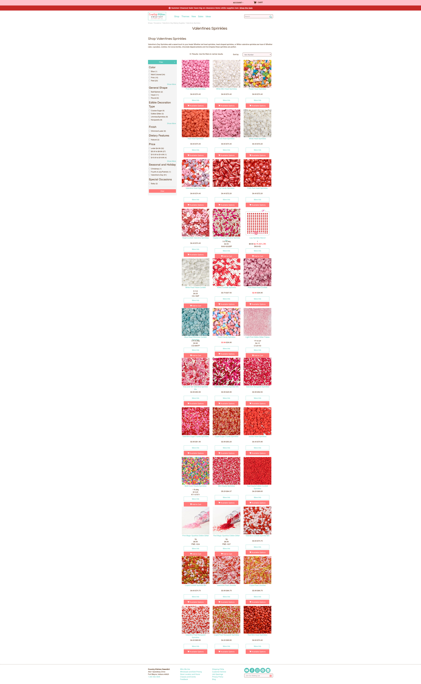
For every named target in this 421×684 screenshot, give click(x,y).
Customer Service (219, 671)
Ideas (208, 16)
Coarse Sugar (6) (157, 110)
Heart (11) (155, 95)
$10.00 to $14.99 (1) (159, 154)
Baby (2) (154, 183)
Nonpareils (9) (156, 119)
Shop (176, 16)
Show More (171, 84)
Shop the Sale (246, 8)
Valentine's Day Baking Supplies (173, 23)
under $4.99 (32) (157, 148)
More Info (195, 100)
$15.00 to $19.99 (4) (159, 157)
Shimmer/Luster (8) (158, 131)
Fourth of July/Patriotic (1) (161, 171)
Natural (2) (155, 139)
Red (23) (154, 80)
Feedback (184, 679)
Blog (214, 679)
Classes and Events (188, 676)
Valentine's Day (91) (159, 175)
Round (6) (155, 98)
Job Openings (217, 674)
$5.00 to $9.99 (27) (158, 151)
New (194, 16)
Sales (200, 16)
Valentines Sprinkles (193, 23)
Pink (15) (154, 77)
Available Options (196, 105)
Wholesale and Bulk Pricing (191, 671)
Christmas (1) (156, 168)
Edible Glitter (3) (157, 113)
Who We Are (185, 669)
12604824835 (154, 676)
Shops (150, 23)
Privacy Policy (217, 676)
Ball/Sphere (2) (157, 92)
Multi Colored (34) (158, 74)
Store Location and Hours (190, 674)
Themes (185, 16)
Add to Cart (227, 256)
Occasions (157, 23)
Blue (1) (154, 71)
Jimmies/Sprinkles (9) (159, 116)
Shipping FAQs (218, 669)
